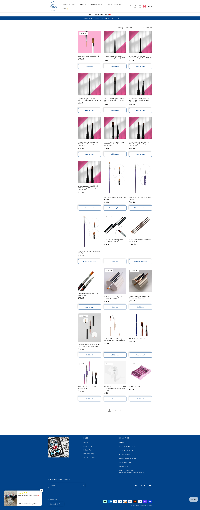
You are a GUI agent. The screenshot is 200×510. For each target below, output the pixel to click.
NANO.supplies (140, 505)
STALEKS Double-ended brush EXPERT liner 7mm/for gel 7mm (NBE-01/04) (88, 144)
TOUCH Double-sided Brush (138, 339)
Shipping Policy (88, 453)
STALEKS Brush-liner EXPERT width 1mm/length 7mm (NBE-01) (115, 57)
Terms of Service (89, 457)
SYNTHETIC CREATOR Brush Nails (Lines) (140, 198)
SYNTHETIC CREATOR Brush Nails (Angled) (115, 198)
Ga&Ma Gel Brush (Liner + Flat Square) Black (88, 294)
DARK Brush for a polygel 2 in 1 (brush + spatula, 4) (114, 297)
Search (85, 442)
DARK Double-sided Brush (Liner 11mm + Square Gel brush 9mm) (114, 340)
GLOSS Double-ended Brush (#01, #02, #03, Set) (140, 240)
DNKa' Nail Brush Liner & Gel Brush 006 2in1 (87, 388)
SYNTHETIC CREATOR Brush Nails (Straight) (89, 252)
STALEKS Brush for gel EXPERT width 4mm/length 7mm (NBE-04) (89, 99)
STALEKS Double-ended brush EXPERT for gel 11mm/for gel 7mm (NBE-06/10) (89, 187)
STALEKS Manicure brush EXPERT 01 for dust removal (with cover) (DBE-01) (115, 388)
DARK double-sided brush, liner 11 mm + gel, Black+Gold (139, 297)
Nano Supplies (148, 505)
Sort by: (120, 28)
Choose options (115, 208)
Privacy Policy (88, 446)
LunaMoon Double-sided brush (88, 56)
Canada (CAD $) (55, 504)
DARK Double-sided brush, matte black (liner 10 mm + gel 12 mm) (89, 345)
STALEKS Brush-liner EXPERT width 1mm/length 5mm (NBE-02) (140, 57)
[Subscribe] (83, 485)
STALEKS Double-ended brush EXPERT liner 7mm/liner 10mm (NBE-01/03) (139, 100)
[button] (66, 4)
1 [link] (109, 410)
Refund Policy (88, 450)
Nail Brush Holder (135, 387)
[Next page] (120, 410)
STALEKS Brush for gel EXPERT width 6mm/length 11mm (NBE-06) (114, 100)
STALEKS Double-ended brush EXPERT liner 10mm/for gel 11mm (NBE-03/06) (115, 144)
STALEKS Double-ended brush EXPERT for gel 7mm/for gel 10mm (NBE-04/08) (140, 144)
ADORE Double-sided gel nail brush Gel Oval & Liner (113, 240)
